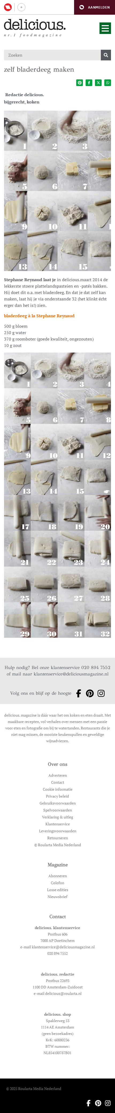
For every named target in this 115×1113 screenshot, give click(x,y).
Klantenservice (57, 823)
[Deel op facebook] (89, 82)
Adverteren (57, 775)
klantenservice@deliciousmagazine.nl (71, 674)
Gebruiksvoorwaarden (58, 803)
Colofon (57, 882)
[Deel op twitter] (98, 82)
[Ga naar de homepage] (35, 24)
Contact (57, 782)
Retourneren (57, 837)
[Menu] (105, 28)
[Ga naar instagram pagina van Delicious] (99, 693)
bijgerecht (14, 102)
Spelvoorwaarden (57, 810)
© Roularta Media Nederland (57, 844)
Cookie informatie (57, 789)
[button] (94, 7)
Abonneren (57, 875)
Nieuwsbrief (57, 896)
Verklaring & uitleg (57, 817)
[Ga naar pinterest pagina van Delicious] (88, 693)
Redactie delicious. (24, 95)
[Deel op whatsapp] (107, 82)
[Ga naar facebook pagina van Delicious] (77, 693)
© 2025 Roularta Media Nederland (33, 1088)
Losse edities (57, 889)
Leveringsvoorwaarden (57, 830)
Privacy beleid (57, 796)
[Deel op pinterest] (79, 82)
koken (33, 102)
